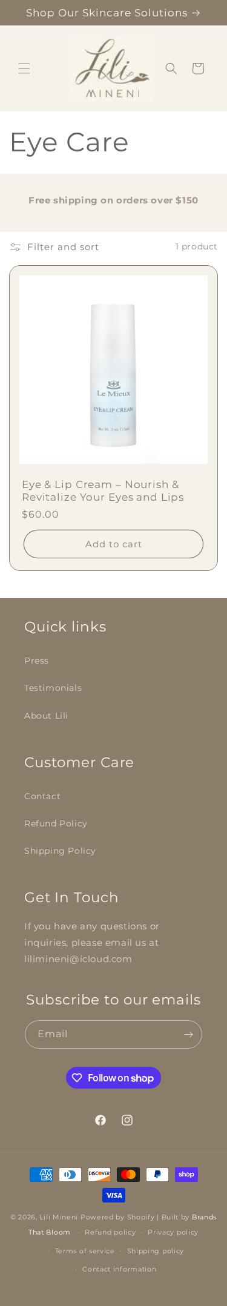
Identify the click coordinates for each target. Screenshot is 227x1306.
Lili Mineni (58, 1217)
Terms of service (85, 1251)
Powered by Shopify (118, 1217)
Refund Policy (56, 823)
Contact (42, 796)
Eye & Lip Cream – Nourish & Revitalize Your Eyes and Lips (103, 490)
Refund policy (110, 1232)
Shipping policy (156, 1251)
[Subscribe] (188, 1034)
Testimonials (53, 687)
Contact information (119, 1269)
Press (36, 660)
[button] (24, 68)
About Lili (46, 715)
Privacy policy (173, 1232)
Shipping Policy (60, 850)
